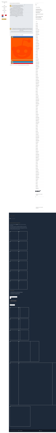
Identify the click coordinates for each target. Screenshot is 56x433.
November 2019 (37, 137)
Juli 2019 (37, 143)
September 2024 (37, 48)
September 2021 (37, 103)
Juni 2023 (37, 71)
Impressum (19, 430)
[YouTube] (36, 191)
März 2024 (37, 57)
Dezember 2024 (37, 43)
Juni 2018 (37, 163)
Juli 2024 (37, 51)
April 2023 (37, 74)
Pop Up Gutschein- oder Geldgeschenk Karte (15, 293)
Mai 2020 (37, 128)
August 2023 (37, 68)
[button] (12, 36)
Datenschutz (21, 430)
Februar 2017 (37, 188)
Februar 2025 (37, 40)
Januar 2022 (37, 97)
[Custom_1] (40, 190)
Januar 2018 (37, 171)
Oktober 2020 (37, 120)
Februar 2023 (37, 77)
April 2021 (37, 111)
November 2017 (37, 174)
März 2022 (37, 94)
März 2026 (37, 28)
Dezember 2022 (37, 80)
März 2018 (37, 168)
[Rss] (37, 191)
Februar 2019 (37, 151)
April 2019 (37, 148)
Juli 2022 (37, 88)
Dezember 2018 (37, 154)
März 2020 (37, 131)
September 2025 (37, 34)
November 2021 (37, 100)
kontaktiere (17, 224)
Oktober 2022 (37, 83)
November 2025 (37, 31)
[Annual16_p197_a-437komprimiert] (39, 196)
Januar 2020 (37, 134)
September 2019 (37, 140)
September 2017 (37, 177)
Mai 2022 (37, 91)
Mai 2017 (37, 183)
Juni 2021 (37, 108)
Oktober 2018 (37, 157)
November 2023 (37, 63)
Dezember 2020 (37, 117)
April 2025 (37, 37)
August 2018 (37, 160)
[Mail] (39, 191)
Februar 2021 (37, 114)
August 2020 (37, 123)
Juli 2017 (37, 180)
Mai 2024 (37, 54)
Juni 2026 (37, 23)
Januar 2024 (37, 60)
